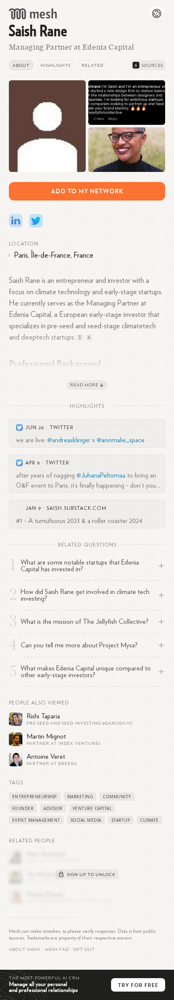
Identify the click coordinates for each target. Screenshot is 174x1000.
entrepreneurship (34, 796)
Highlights (56, 65)
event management (36, 820)
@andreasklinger (68, 440)
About (21, 65)
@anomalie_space (120, 440)
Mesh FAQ (57, 949)
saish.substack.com (76, 508)
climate (149, 820)
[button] (57, 949)
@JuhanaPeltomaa (100, 475)
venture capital (92, 808)
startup (120, 820)
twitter (61, 427)
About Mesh (24, 949)
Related (92, 65)
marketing (80, 796)
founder (23, 808)
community (117, 796)
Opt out (84, 949)
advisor (53, 808)
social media (86, 820)
